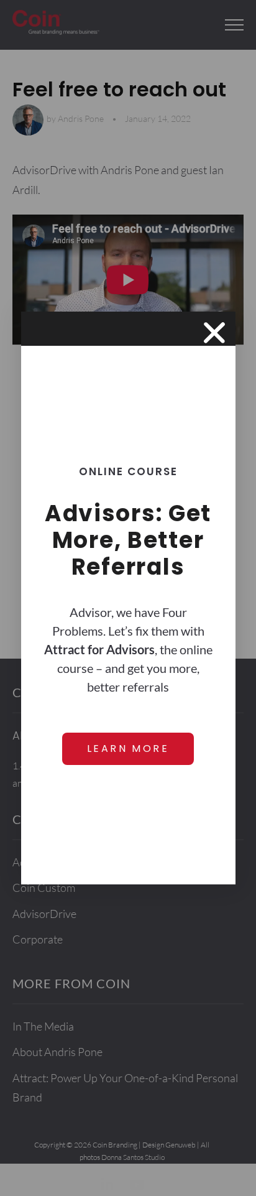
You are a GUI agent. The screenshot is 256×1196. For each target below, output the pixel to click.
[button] (214, 333)
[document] (128, 598)
